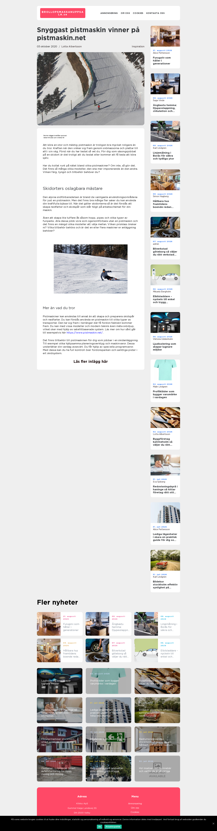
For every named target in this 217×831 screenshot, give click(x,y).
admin (156, 244)
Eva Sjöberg (159, 482)
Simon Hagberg (161, 196)
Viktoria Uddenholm (163, 339)
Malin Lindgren (160, 387)
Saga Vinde (158, 100)
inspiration (138, 46)
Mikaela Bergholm (162, 292)
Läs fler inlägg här (91, 361)
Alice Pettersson (161, 53)
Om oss (125, 13)
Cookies (138, 13)
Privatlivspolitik (113, 827)
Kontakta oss (155, 13)
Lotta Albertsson (71, 46)
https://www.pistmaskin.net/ (85, 332)
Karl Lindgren (159, 148)
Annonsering (109, 13)
